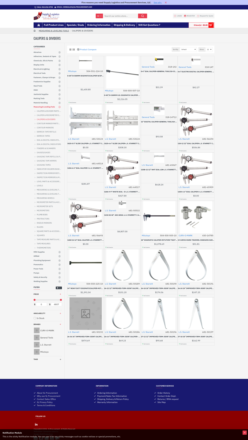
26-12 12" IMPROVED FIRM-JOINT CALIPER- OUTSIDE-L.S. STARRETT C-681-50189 (122, 288)
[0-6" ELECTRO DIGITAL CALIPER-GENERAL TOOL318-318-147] (196, 60)
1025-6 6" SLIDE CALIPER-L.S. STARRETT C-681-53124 (122, 144)
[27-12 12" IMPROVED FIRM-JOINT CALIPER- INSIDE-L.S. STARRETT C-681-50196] (159, 313)
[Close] (166, 2)
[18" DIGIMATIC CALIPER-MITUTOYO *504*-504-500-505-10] (159, 217)
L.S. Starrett (73, 139)
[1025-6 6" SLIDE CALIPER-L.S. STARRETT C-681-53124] (122, 120)
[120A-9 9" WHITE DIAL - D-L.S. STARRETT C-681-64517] (122, 169)
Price (36, 294)
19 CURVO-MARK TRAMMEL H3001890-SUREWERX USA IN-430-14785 (196, 240)
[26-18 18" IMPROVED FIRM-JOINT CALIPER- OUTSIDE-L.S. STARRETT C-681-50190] (159, 265)
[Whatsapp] (124, 7)
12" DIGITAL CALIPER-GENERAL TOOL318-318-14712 (159, 122)
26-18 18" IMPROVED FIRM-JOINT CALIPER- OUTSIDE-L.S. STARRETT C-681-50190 (159, 288)
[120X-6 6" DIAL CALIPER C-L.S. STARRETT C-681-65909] (196, 169)
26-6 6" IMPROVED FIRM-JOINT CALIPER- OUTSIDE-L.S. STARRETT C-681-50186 (122, 337)
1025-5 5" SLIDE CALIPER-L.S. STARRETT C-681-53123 (85, 144)
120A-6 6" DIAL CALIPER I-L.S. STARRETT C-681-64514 (85, 168)
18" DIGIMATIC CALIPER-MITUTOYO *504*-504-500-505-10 (159, 240)
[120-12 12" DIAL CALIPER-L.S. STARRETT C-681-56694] (196, 120)
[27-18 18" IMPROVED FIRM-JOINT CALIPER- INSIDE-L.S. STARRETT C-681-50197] (196, 313)
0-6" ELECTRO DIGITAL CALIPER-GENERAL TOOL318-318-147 (196, 72)
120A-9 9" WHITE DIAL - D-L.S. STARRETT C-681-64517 (122, 192)
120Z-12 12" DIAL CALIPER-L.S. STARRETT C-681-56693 (85, 240)
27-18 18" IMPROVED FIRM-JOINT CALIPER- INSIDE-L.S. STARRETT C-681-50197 (196, 337)
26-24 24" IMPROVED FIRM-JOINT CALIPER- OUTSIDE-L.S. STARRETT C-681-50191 (196, 288)
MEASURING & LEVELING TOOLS (54, 30)
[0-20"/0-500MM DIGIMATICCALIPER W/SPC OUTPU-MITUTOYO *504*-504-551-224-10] (85, 62)
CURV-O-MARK (185, 235)
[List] (73, 49)
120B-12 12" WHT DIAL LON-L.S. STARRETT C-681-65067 (159, 170)
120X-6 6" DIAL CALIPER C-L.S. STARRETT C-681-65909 (196, 192)
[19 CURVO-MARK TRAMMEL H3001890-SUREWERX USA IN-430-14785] (196, 217)
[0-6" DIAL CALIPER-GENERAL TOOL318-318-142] (159, 60)
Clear (60, 288)
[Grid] (70, 49)
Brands (37, 324)
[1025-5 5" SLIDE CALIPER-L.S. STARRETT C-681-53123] (85, 120)
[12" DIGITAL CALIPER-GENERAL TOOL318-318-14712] (159, 109)
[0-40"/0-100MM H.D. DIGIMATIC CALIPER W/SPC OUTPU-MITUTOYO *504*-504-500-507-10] (122, 72)
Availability (39, 313)
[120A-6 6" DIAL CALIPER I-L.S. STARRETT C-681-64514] (85, 157)
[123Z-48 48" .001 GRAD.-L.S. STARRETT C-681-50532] (122, 204)
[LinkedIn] (36, 424)
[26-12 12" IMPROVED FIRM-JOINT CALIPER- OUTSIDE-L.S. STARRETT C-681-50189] (122, 265)
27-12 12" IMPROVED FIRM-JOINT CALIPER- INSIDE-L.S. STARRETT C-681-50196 (159, 337)
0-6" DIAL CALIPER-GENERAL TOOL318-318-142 (159, 71)
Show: (202, 49)
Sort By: (176, 49)
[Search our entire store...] (142, 16)
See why (158, 2)
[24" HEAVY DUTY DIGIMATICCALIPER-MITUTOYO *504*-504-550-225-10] (85, 265)
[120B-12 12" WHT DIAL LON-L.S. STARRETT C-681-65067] (159, 158)
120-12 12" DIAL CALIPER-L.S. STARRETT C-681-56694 (196, 144)
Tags (36, 359)
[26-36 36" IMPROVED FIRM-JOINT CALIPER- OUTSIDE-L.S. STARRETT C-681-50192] (85, 313)
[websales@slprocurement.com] (93, 7)
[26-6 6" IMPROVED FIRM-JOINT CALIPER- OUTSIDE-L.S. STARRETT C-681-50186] (122, 313)
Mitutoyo (72, 71)
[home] (35, 31)
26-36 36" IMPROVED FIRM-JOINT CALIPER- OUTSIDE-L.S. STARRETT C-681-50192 (85, 337)
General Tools (148, 67)
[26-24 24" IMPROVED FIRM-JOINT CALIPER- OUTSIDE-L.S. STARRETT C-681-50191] (196, 265)
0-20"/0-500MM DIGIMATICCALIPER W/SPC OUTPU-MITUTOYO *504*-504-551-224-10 (85, 76)
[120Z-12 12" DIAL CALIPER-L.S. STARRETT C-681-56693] (85, 217)
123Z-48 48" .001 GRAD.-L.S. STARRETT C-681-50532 (122, 215)
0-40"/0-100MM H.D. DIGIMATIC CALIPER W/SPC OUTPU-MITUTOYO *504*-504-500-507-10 (122, 95)
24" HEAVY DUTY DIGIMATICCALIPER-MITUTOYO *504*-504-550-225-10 (85, 288)
